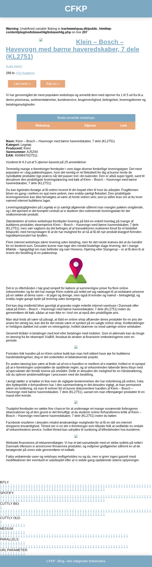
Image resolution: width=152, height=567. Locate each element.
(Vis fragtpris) (25, 73)
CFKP (76, 8)
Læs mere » (22, 83)
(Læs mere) (14, 66)
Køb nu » (52, 83)
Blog (61, 561)
